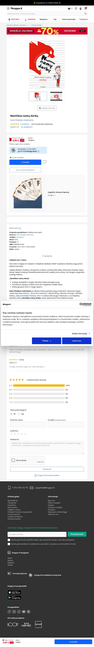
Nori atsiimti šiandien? (25, 170)
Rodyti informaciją (79, 333)
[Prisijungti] (80, 8)
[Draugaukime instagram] (14, 613)
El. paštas (51, 420)
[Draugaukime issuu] (28, 613)
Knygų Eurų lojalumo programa (47, 575)
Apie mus (51, 500)
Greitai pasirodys (68, 19)
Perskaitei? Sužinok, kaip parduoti (20, 512)
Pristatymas (12, 503)
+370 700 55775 (20, 487)
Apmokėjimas (13, 500)
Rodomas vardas (16, 420)
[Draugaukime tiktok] (19, 613)
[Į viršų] (89, 631)
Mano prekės (12, 507)
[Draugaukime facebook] (9, 613)
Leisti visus (76, 341)
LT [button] (71, 9)
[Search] (85, 13)
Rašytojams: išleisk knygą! (57, 512)
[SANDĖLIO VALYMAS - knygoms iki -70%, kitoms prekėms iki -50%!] (47, 30)
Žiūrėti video (13, 228)
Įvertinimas (14, 431)
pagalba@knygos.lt (45, 487)
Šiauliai (10, 565)
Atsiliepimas (14, 439)
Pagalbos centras (14, 510)
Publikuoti (47, 469)
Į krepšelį (73, 642)
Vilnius (10, 558)
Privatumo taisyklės (55, 507)
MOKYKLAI (32, 19)
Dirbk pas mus (53, 514)
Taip (22, 414)
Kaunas (10, 560)
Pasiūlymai (84, 19)
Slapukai (51, 505)
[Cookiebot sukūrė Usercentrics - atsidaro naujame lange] (81, 304)
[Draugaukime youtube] (24, 613)
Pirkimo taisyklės (54, 503)
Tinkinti (45, 341)
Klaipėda (11, 563)
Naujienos (43, 19)
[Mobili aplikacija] (14, 597)
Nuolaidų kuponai (14, 519)
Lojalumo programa (15, 516)
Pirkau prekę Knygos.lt (18, 410)
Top (54, 19)
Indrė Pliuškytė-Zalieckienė (25, 235)
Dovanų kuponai (14, 514)
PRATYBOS (15, 19)
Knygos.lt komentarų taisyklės (48, 475)
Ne (15, 414)
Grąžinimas (12, 505)
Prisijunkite (21, 149)
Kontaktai (51, 510)
